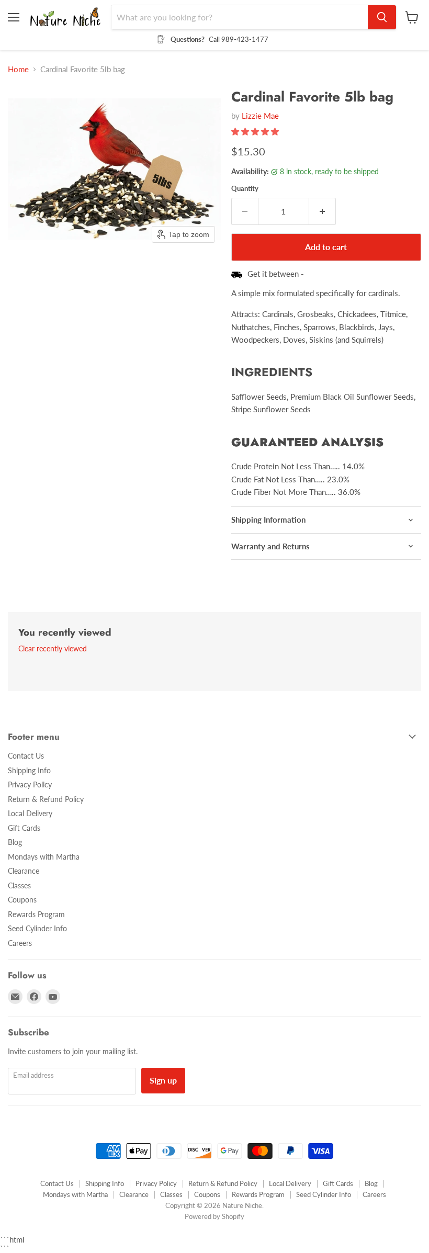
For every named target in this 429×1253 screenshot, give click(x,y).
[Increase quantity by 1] (322, 211)
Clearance (23, 870)
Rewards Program (36, 914)
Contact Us (26, 755)
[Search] (382, 17)
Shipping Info (29, 770)
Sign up (163, 1080)
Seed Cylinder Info (37, 928)
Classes (19, 885)
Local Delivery (30, 813)
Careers (20, 943)
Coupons (22, 899)
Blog (15, 842)
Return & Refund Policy (46, 799)
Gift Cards (24, 827)
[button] (256, 131)
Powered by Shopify (214, 1216)
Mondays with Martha (44, 856)
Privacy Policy (30, 784)
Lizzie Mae (260, 115)
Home (18, 69)
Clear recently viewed (52, 649)
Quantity (244, 189)
